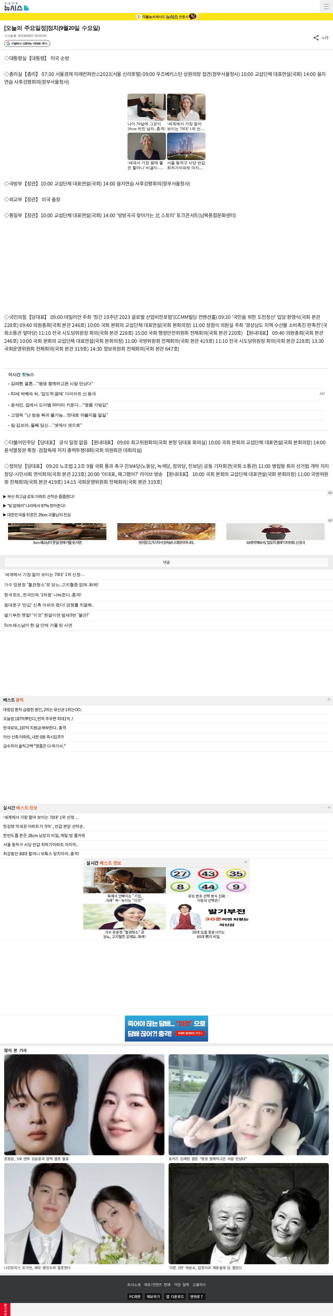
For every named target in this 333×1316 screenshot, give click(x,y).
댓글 (166, 562)
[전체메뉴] (326, 6)
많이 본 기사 (15, 1050)
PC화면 (134, 1296)
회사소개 (133, 1284)
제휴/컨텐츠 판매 (157, 1284)
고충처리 (199, 1284)
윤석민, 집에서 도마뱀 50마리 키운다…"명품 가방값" (59, 405)
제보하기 (153, 1296)
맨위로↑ (197, 1296)
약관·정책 (181, 1284)
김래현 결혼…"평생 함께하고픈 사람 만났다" (52, 383)
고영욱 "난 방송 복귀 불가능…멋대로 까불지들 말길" (59, 415)
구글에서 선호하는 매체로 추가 (29, 43)
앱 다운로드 (175, 1296)
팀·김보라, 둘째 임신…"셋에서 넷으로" (46, 425)
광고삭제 (5, 1309)
